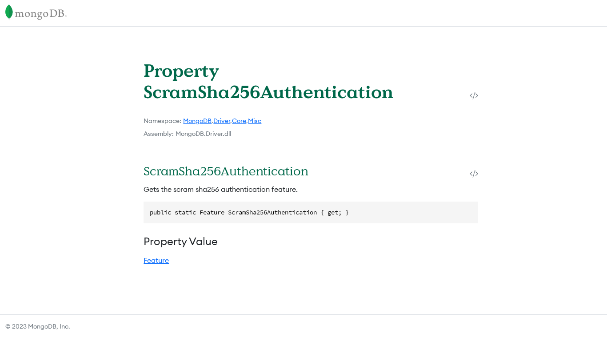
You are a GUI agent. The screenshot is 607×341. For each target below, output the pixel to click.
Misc (254, 121)
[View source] (474, 95)
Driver (221, 121)
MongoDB (197, 121)
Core (239, 121)
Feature (156, 260)
